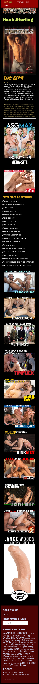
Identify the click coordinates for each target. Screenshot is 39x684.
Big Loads (6, 106)
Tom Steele (25, 116)
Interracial (12, 654)
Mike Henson (19, 114)
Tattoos (28, 661)
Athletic (26, 104)
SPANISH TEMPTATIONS (13, 215)
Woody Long (32, 116)
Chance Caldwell (18, 106)
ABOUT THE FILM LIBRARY (14, 672)
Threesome (6, 663)
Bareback (22, 632)
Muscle (7, 656)
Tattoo (23, 661)
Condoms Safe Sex (29, 642)
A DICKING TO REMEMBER (14, 204)
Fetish (27, 647)
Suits (13, 661)
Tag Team (18, 661)
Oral (20, 657)
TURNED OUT (9, 208)
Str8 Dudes (7, 661)
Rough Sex (25, 657)
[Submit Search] (4, 623)
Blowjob (12, 106)
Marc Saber (13, 114)
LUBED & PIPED (10, 211)
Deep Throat (10, 646)
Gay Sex (24, 110)
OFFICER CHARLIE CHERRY (14, 252)
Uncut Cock (28, 663)
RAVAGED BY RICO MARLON (14, 248)
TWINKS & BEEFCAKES (12, 235)
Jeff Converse (23, 112)
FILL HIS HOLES (10, 221)
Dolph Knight (13, 110)
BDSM (30, 633)
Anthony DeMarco (19, 104)
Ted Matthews (18, 116)
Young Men (18, 665)
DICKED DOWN (9, 218)
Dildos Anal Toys (19, 647)
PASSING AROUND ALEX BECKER (16, 259)
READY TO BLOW (10, 201)
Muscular (15, 657)
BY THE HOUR (9, 225)
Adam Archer (8, 104)
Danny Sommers (25, 108)
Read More (8, 101)
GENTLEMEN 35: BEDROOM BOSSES (17, 265)
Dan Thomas (17, 108)
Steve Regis (11, 116)
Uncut (18, 663)
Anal (13, 104)
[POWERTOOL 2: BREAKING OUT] (19, 50)
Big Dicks (30, 104)
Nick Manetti (27, 114)
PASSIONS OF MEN (11, 255)
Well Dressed (7, 666)
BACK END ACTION (11, 228)
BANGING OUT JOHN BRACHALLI (16, 238)
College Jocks (14, 642)
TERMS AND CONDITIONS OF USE (17, 674)
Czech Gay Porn (11, 644)
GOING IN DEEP (10, 245)
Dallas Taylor (10, 108)
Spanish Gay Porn (25, 659)
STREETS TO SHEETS (12, 242)
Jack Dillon (16, 112)
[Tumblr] (7, 614)
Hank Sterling (10, 112)
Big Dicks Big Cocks (16, 636)
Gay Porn (19, 110)
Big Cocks (11, 636)
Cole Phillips (26, 106)
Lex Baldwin (31, 112)
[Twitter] (4, 614)
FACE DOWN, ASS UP (12, 231)
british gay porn (16, 640)
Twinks (13, 663)
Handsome (14, 652)
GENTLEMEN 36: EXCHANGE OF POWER (19, 262)
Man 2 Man (7, 114)
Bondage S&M (6, 640)
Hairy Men (23, 649)
